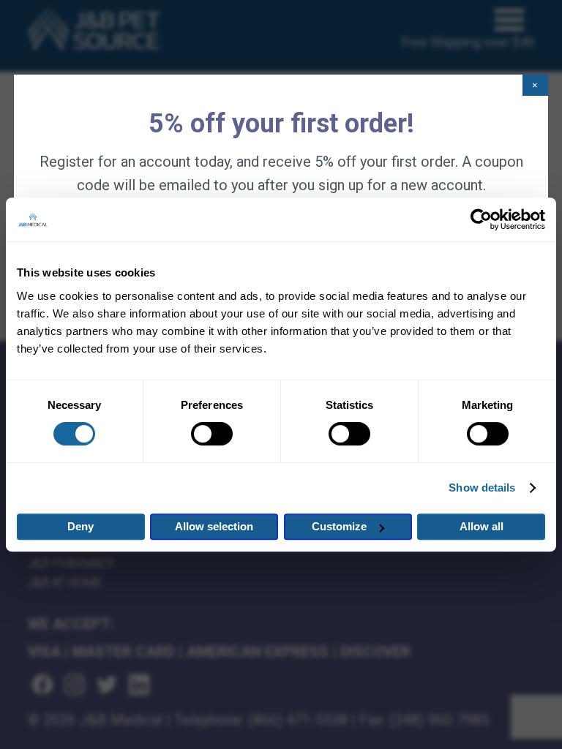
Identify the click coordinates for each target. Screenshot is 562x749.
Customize (339, 526)
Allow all (481, 526)
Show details (482, 487)
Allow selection (214, 526)
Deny (80, 526)
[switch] (212, 433)
